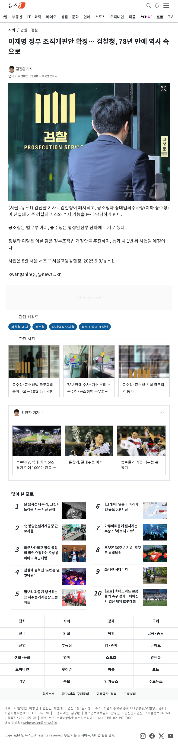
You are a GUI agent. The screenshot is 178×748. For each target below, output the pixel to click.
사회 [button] (11, 30)
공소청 (40, 327)
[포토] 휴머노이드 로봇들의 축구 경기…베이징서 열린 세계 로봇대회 (122, 596)
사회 (66, 621)
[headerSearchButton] (148, 5)
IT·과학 (111, 645)
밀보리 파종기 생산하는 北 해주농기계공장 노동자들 (41, 597)
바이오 (155, 645)
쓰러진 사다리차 (116, 569)
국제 (155, 621)
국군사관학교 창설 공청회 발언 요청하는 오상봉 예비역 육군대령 (41, 553)
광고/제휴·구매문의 (75, 694)
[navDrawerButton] (166, 5)
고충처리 (130, 694)
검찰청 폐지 (19, 327)
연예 (66, 657)
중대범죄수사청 (63, 327)
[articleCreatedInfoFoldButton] (55, 76)
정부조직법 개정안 (94, 327)
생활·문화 (22, 657)
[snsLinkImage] (143, 735)
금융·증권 (156, 633)
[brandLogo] (16, 5)
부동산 (67, 645)
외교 (66, 633)
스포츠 (111, 657)
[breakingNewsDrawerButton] (157, 5)
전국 (22, 633)
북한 (111, 633)
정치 (22, 621)
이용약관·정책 (106, 694)
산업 (22, 645)
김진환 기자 (24, 69)
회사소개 (48, 694)
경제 (111, 621)
